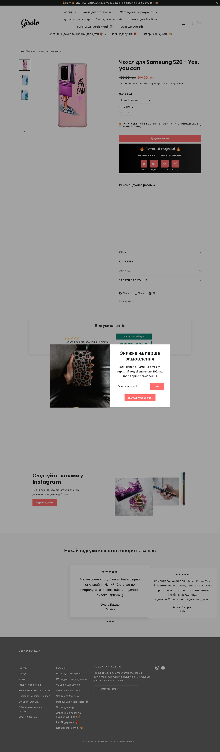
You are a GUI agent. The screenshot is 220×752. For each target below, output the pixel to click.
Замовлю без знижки (140, 398)
